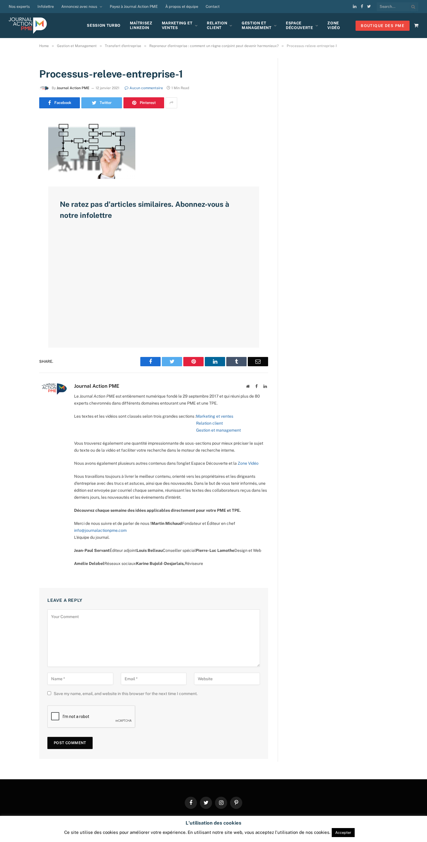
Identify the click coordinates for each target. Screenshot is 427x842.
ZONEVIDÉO (333, 25)
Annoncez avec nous (79, 6)
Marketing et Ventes (177, 25)
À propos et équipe (181, 6)
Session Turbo (103, 25)
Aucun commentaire (146, 88)
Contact (213, 6)
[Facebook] (19, 137)
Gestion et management (218, 430)
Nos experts (19, 6)
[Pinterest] (19, 181)
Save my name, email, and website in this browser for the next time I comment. (126, 693)
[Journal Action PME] (30, 25)
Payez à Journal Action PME (134, 6)
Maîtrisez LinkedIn (141, 25)
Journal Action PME (73, 88)
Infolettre (45, 6)
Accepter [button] (343, 832)
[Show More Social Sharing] (171, 102)
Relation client (217, 25)
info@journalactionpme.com (100, 530)
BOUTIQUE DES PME (382, 26)
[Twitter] (19, 151)
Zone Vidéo (248, 463)
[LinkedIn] (19, 166)
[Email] (19, 196)
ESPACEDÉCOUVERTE (299, 25)
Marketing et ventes (214, 416)
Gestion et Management (257, 25)
